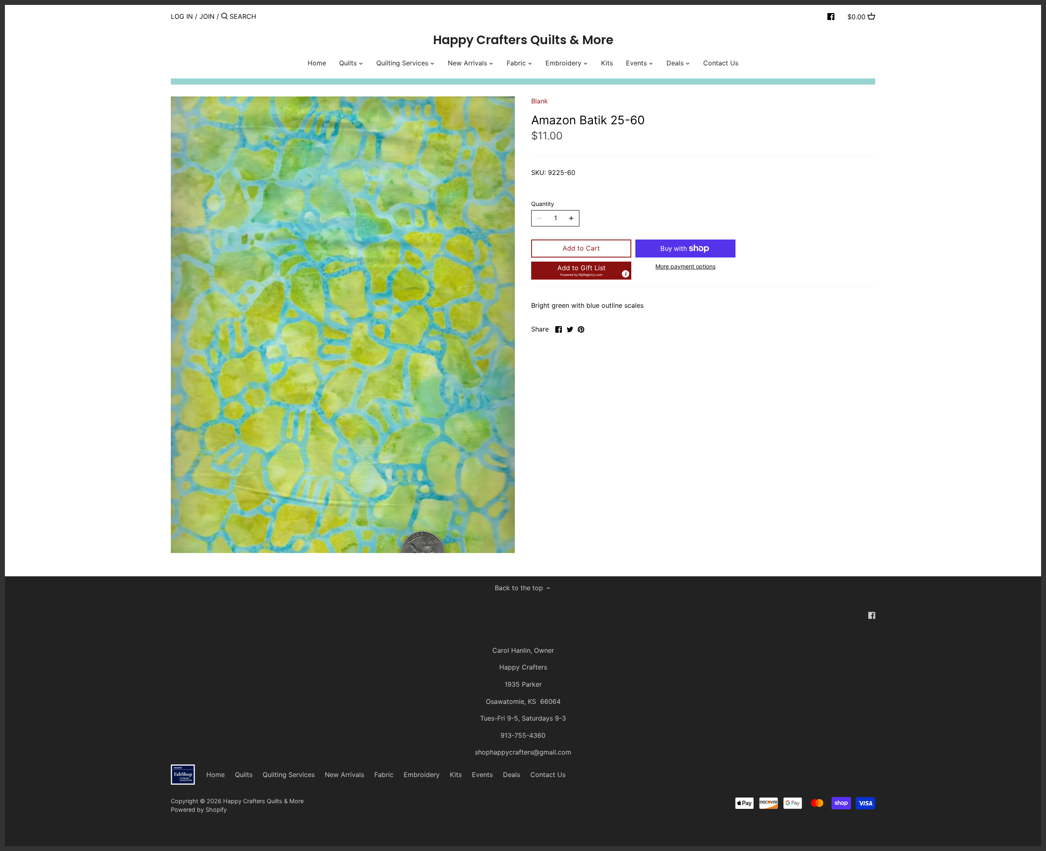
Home (215, 774)
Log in (182, 16)
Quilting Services (289, 774)
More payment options (685, 266)
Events (482, 774)
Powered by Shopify (199, 809)
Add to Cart (581, 248)
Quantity (542, 203)
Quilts (244, 774)
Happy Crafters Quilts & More (523, 40)
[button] (581, 271)
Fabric (383, 774)
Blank (539, 101)
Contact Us (547, 774)
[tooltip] (625, 274)
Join (207, 16)
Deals (511, 774)
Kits (456, 774)
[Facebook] (830, 16)
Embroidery (422, 774)
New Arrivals (344, 774)
